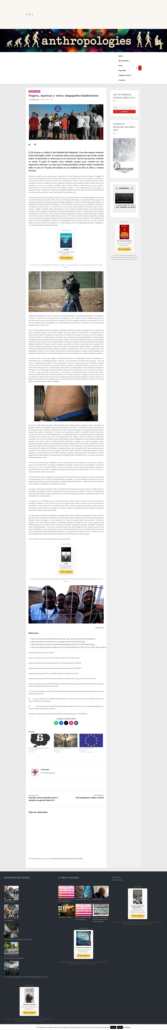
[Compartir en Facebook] (61, 723)
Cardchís (124, 188)
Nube (120, 66)
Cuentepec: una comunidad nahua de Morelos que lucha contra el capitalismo (100, 919)
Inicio (120, 56)
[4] (44, 211)
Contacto (121, 80)
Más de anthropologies (48, 773)
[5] (67, 318)
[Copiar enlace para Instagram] (71, 723)
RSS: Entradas (116, 877)
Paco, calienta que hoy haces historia (39, 748)
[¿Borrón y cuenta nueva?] (91, 740)
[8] (72, 501)
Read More (126, 1027)
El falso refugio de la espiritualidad (13, 958)
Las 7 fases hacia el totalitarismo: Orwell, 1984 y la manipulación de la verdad (25, 977)
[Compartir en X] (66, 723)
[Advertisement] (87, 14)
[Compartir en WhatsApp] (56, 723)
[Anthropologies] (83, 40)
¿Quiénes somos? (124, 75)
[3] (69, 200)
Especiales (122, 70)
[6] (43, 323)
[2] (87, 197)
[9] (88, 515)
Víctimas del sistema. (10, 902)
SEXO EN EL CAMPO (64, 917)
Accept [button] (113, 1027)
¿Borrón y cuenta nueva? (86, 748)
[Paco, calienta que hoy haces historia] (40, 740)
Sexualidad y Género (34, 91)
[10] (40, 529)
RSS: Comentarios (117, 880)
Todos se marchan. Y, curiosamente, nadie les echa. (18, 939)
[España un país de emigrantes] (65, 740)
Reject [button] (120, 1027)
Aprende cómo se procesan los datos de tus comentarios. (68, 858)
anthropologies (35, 99)
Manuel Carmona (97, 899)
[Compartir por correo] (76, 723)
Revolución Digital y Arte (82, 899)
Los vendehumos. (9, 920)
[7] (80, 365)
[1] (100, 176)
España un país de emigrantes (62, 748)
